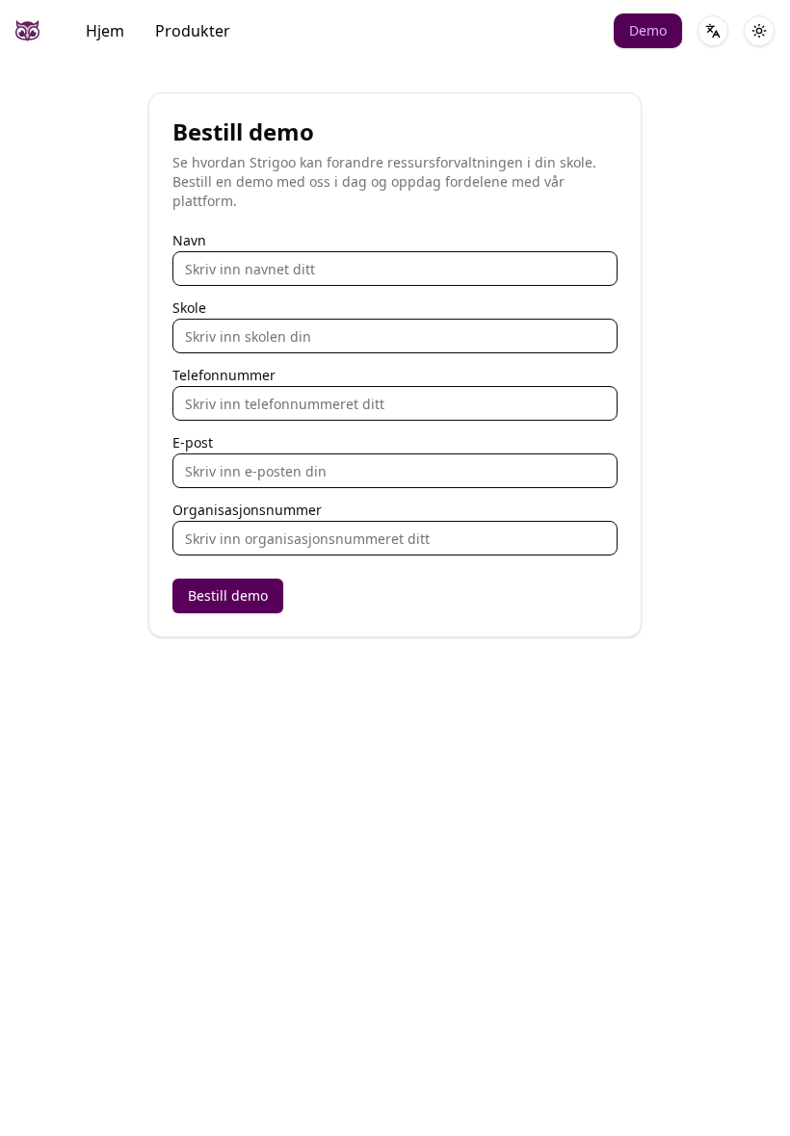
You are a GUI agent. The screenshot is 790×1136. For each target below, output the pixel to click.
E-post (192, 443)
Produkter (192, 30)
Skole (189, 308)
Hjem (105, 30)
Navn (189, 240)
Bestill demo (228, 595)
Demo (648, 30)
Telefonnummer (224, 375)
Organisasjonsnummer (247, 510)
